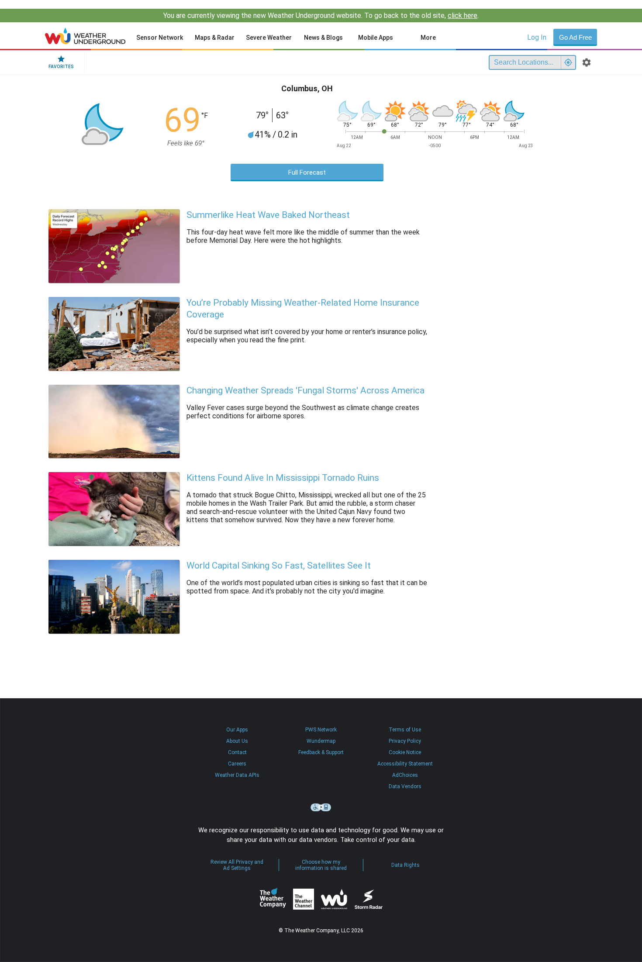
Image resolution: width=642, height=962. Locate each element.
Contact (237, 752)
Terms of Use (405, 730)
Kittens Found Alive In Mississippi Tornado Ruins (282, 477)
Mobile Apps (375, 37)
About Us (237, 741)
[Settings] (586, 62)
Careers (237, 764)
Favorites (61, 66)
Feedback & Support (321, 752)
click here (462, 15)
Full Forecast (307, 172)
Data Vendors (405, 786)
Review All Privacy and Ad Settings (237, 865)
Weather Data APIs (237, 775)
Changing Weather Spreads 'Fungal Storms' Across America (305, 390)
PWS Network (321, 730)
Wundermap (321, 741)
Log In (536, 37)
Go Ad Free (575, 37)
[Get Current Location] (568, 62)
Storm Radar (368, 899)
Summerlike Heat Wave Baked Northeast (268, 215)
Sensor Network (159, 37)
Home (85, 36)
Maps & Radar (215, 37)
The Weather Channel (303, 899)
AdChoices (405, 775)
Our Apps (237, 730)
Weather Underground (334, 899)
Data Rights (405, 865)
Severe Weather (269, 37)
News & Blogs (323, 37)
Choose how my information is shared (321, 865)
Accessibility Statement (405, 764)
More (428, 37)
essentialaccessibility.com (321, 807)
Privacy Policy (405, 741)
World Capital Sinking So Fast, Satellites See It (278, 565)
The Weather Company (273, 899)
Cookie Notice (405, 752)
